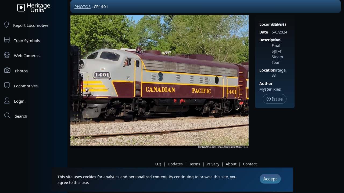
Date (263, 32)
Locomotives (26, 85)
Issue (277, 99)
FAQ (158, 164)
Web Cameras (27, 55)
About (231, 163)
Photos (21, 70)
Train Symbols (27, 40)
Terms (194, 163)
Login (19, 101)
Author (266, 83)
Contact (250, 163)
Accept (270, 179)
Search (21, 116)
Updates (175, 163)
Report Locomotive (30, 25)
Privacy (213, 163)
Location (267, 70)
